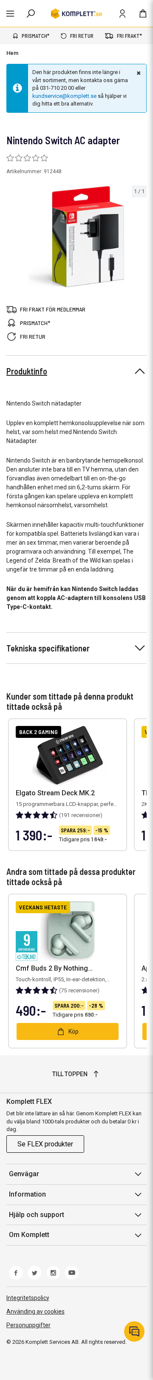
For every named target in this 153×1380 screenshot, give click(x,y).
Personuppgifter (28, 1325)
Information (27, 1194)
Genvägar (24, 1174)
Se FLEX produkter (45, 1144)
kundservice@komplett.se (64, 96)
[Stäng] (137, 72)
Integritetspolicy (27, 1297)
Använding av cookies (35, 1311)
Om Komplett (29, 1235)
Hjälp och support (36, 1215)
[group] (76, 237)
